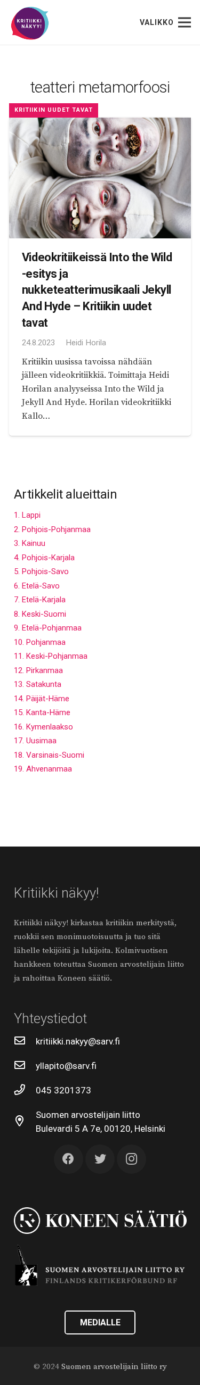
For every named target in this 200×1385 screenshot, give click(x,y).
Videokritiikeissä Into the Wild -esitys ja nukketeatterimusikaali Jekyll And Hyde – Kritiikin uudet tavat (97, 289)
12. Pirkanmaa (38, 670)
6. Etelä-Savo (37, 586)
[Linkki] (30, 23)
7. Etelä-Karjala (40, 599)
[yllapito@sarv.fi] (25, 1066)
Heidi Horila (86, 342)
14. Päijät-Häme (41, 698)
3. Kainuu (29, 543)
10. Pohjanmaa (40, 642)
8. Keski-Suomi (40, 614)
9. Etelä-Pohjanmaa (48, 628)
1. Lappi (27, 515)
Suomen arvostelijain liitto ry (114, 1367)
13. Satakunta (37, 684)
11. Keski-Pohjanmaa (50, 656)
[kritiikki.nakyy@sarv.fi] (25, 1041)
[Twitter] (100, 1159)
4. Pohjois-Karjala (44, 557)
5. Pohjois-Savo (41, 571)
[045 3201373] (25, 1090)
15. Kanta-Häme (42, 712)
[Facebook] (68, 1159)
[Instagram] (131, 1159)
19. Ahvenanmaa (43, 769)
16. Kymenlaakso (43, 727)
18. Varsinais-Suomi (49, 755)
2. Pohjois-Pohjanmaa (52, 529)
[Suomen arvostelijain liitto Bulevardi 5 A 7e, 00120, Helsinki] (25, 1122)
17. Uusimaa (35, 740)
